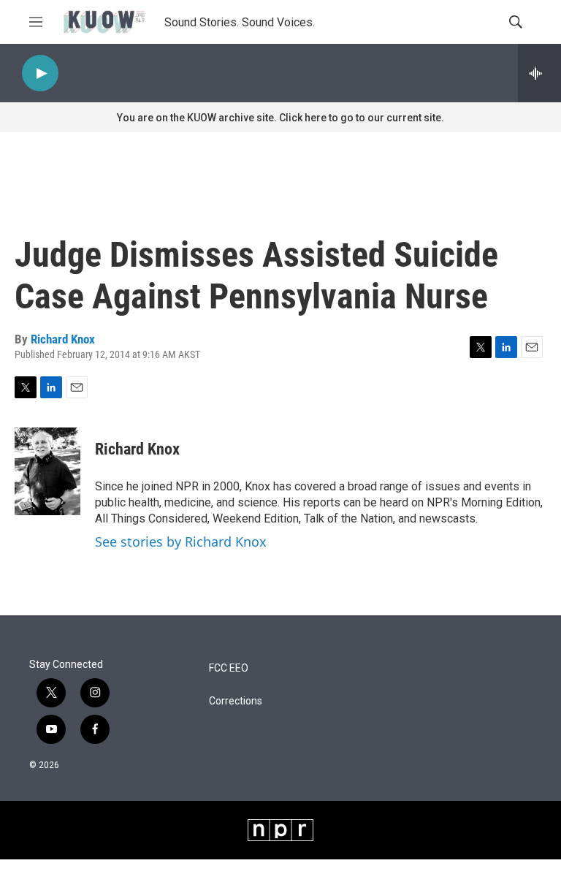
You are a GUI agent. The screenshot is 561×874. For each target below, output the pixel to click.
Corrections (235, 701)
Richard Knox (63, 339)
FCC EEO (228, 668)
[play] (40, 73)
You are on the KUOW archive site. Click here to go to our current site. (280, 117)
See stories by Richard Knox (181, 541)
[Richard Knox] (47, 471)
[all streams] (539, 73)
